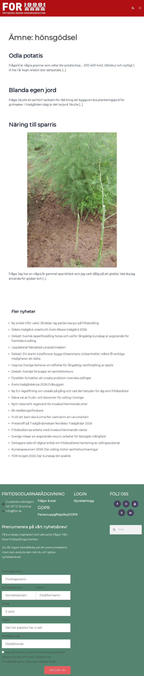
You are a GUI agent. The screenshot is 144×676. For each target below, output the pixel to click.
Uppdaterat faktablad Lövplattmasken (38, 347)
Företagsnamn (12, 571)
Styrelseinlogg (84, 501)
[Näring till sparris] (72, 199)
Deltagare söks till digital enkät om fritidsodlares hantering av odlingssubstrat (65, 443)
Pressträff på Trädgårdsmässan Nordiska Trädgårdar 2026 (51, 423)
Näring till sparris (32, 124)
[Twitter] (121, 512)
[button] (132, 8)
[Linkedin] (130, 512)
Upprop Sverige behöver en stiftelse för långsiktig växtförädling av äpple (62, 365)
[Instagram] (126, 503)
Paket (6, 620)
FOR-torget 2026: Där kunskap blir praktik (41, 456)
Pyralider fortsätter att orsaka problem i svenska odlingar (51, 378)
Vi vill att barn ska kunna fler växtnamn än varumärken (50, 417)
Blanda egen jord (32, 90)
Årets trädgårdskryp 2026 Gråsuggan (37, 384)
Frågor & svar (47, 501)
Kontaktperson (12, 587)
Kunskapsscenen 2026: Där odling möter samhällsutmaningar (54, 449)
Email (5, 603)
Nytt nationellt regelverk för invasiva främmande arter (49, 404)
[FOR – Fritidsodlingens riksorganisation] (24, 8)
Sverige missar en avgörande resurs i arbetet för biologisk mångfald (58, 436)
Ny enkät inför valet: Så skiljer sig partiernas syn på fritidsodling (55, 323)
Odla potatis (26, 55)
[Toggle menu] (140, 8)
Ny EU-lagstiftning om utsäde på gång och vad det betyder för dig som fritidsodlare (70, 391)
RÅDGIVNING (51, 494)
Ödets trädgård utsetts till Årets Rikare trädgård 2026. (49, 329)
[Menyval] (117, 503)
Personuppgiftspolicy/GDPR (58, 514)
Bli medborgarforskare (27, 410)
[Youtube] (134, 503)
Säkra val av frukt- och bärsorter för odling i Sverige (47, 397)
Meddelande (11, 636)
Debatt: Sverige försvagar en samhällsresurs (42, 371)
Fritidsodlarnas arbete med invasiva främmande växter (49, 430)
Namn (40, 587)
